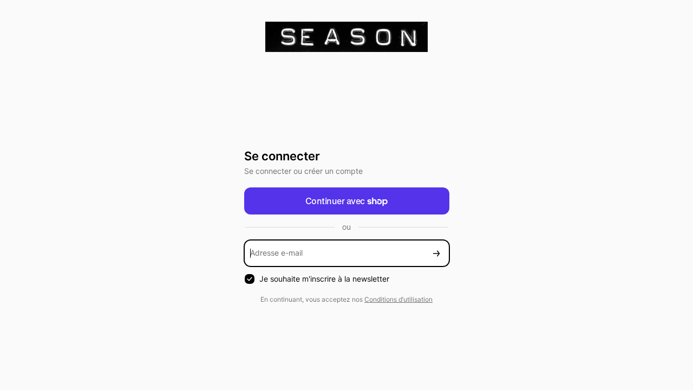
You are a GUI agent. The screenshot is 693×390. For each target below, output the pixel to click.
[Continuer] (436, 253)
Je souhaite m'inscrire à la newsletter (324, 278)
